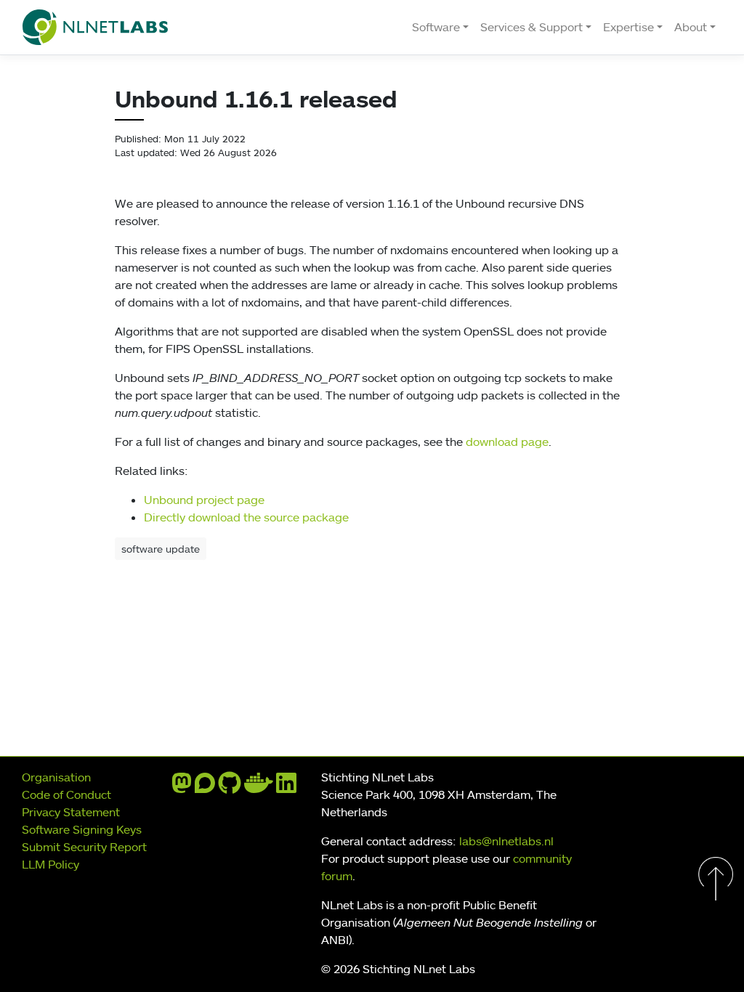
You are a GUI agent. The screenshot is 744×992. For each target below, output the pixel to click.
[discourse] (205, 787)
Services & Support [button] (531, 27)
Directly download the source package (246, 517)
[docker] (258, 787)
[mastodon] (181, 787)
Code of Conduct (66, 794)
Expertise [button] (628, 27)
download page (507, 441)
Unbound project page (204, 499)
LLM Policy (50, 864)
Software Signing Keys (82, 829)
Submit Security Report (84, 846)
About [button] (690, 27)
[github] (229, 787)
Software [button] (436, 27)
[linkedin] (286, 787)
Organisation (56, 777)
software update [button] (160, 548)
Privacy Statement (71, 812)
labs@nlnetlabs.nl (506, 841)
